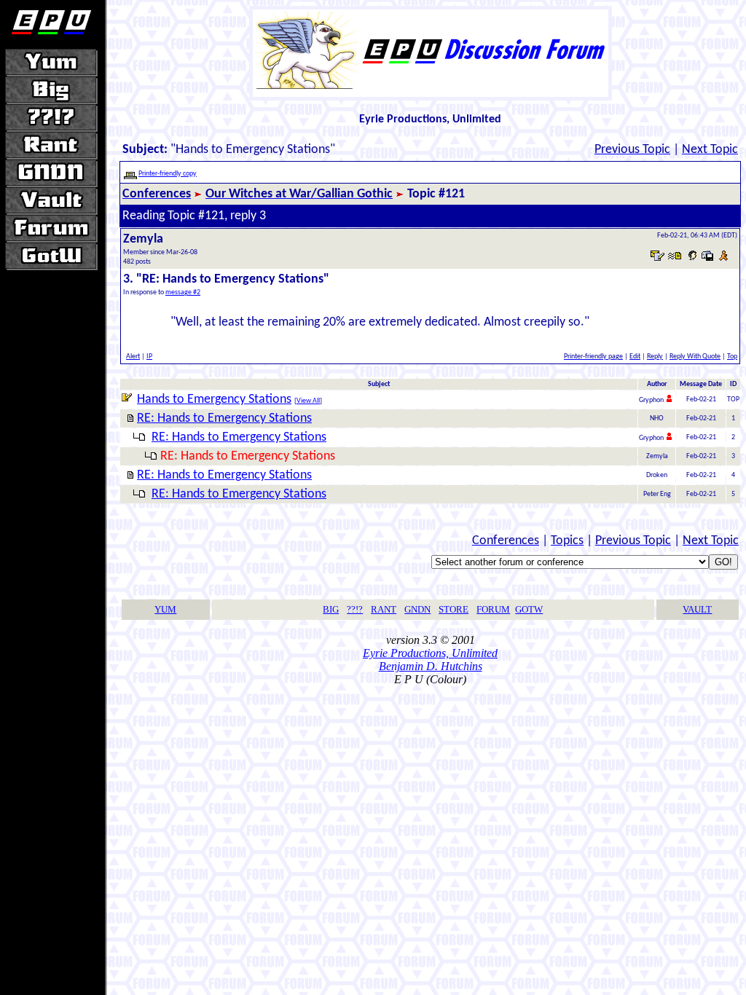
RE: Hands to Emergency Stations (224, 418)
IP (149, 357)
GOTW (529, 609)
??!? (355, 609)
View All (308, 401)
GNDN (417, 609)
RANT (383, 609)
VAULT (697, 609)
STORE (453, 609)
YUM (165, 609)
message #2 (182, 292)
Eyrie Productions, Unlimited (430, 653)
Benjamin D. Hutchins (430, 666)
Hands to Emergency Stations (214, 399)
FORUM (493, 609)
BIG (331, 609)
